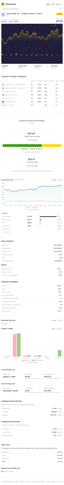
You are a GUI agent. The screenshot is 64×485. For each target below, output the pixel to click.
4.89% (39, 101)
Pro (53, 4)
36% (46, 95)
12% (46, 98)
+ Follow (59, 14)
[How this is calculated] (24, 88)
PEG (3, 289)
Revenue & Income (7, 180)
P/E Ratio (4, 285)
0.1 (56, 105)
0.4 (57, 84)
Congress (59, 328)
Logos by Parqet (51, 481)
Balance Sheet (19, 180)
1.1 (56, 101)
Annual (60, 180)
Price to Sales (6, 292)
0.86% (39, 95)
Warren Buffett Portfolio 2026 (10, 481)
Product (54, 320)
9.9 (32, 95)
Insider (53, 328)
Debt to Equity (6, 311)
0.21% (39, 98)
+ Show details (6, 232)
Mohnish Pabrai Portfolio (38, 481)
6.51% (39, 91)
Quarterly (54, 180)
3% (45, 84)
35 (31, 84)
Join (57, 4)
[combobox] (32, 9)
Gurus (48, 4)
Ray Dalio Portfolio (25, 481)
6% (45, 101)
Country (60, 320)
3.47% (39, 84)
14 (31, 91)
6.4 (32, 98)
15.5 (32, 105)
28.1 (32, 101)
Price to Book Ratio (7, 295)
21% (46, 105)
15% (46, 91)
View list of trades (32, 362)
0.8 (56, 95)
